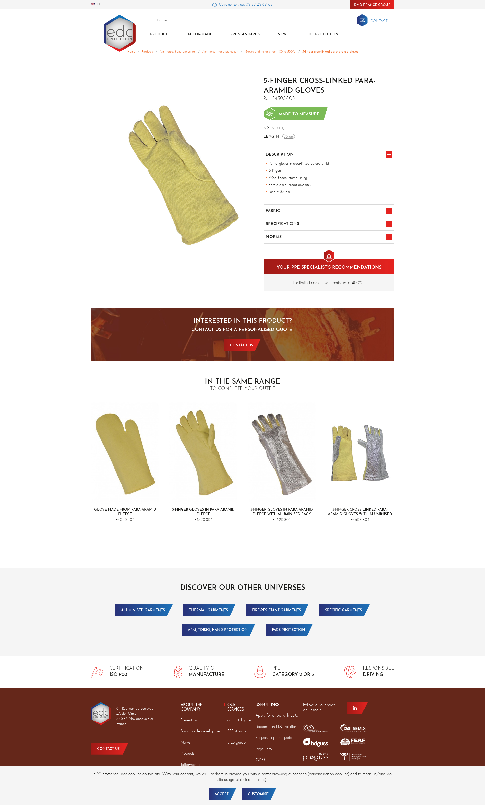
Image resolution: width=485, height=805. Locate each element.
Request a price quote (274, 737)
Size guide (236, 742)
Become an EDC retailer (276, 726)
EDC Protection (322, 34)
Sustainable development (201, 731)
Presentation (190, 720)
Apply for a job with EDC (277, 715)
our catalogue (239, 720)
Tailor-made (199, 34)
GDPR (260, 760)
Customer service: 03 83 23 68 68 (245, 4)
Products (159, 34)
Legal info (264, 748)
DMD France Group (372, 5)
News (283, 34)
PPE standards (245, 34)
